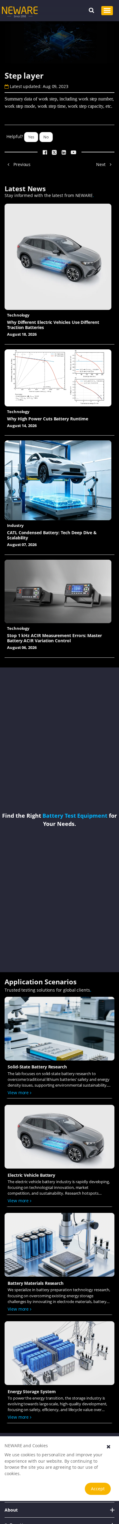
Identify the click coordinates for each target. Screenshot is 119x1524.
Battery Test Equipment (74, 815)
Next (101, 164)
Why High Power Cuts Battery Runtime (47, 419)
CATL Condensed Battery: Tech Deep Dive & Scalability (52, 535)
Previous (21, 164)
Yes (31, 137)
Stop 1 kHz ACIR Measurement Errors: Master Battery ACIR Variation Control (54, 638)
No (46, 137)
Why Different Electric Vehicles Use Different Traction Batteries (53, 324)
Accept (98, 1489)
